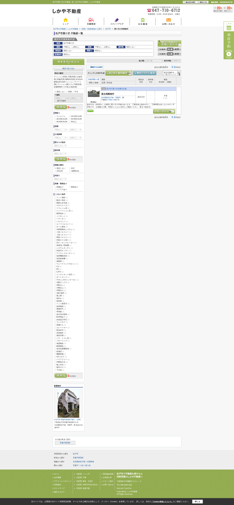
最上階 (60, 296)
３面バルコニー (63, 235)
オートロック (62, 277)
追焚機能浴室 (62, 256)
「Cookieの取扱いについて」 (162, 502)
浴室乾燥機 (62, 259)
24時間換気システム (65, 229)
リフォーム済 (62, 208)
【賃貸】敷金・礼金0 (84, 481)
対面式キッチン (63, 251)
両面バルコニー (63, 237)
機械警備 (61, 354)
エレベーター (62, 328)
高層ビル (61, 325)
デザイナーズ (62, 205)
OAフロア (61, 357)
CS (58, 266)
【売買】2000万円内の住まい (87, 485)
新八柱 (88, 465)
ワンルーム (60, 116)
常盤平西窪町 (65, 443)
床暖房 (60, 261)
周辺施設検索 (108, 474)
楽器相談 (61, 306)
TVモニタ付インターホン (67, 280)
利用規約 (57, 485)
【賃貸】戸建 (81, 477)
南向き (60, 298)
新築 (70, 92)
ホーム (56, 474)
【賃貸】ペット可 (83, 474)
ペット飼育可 (62, 304)
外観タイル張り (63, 240)
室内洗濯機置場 (63, 349)
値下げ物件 (61, 101)
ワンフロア (62, 322)
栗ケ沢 (112, 100)
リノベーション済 (64, 211)
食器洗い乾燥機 (63, 245)
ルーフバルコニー (64, 224)
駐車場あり (62, 317)
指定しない (61, 92)
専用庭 (60, 312)
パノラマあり (61, 189)
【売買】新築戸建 (83, 488)
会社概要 (57, 477)
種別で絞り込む (68, 68)
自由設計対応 (62, 320)
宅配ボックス (62, 282)
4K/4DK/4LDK (61, 122)
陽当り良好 (62, 200)
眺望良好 (61, 213)
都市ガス (61, 367)
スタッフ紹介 (108, 481)
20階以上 (61, 290)
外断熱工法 (62, 362)
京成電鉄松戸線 (107, 98)
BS (58, 269)
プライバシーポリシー (63, 481)
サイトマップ (59, 488)
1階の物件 (61, 293)
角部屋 (60, 301)
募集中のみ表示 (96, 67)
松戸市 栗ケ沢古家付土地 (116, 89)
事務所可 (61, 309)
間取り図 (95, 79)
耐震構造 (61, 346)
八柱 (82, 465)
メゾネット (62, 216)
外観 (90, 79)
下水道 (60, 370)
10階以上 (61, 288)
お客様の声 (107, 477)
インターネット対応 (65, 274)
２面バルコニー (63, 232)
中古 (76, 92)
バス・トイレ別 (63, 338)
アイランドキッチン (65, 253)
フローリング (62, 341)
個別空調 (61, 335)
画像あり (60, 187)
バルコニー (62, 221)
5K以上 (74, 122)
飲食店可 (61, 330)
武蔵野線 (90, 462)
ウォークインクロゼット (67, 264)
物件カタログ (59, 492)
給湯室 (60, 351)
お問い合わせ (108, 485)
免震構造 (61, 343)
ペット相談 (62, 197)
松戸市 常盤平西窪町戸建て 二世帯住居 (69, 420)
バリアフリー (62, 359)
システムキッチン (64, 248)
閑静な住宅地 (62, 203)
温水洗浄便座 (62, 314)
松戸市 (108, 100)
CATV (59, 272)
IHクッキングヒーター (66, 243)
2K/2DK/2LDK (61, 119)
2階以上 (60, 285)
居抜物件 (61, 333)
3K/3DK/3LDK (76, 119)
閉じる (197, 502)
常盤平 (118, 98)
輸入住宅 (61, 365)
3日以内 (60, 171)
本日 (73, 168)
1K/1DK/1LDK (76, 116)
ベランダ (61, 219)
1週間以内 (75, 171)
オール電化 (62, 227)
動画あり (74, 187)
